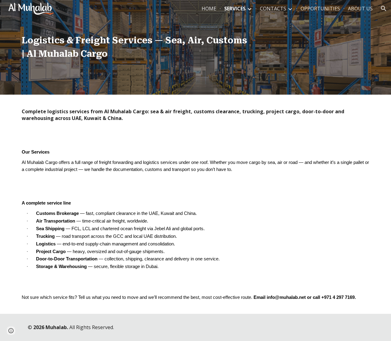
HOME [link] (209, 8)
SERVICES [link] (235, 8)
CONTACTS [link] (273, 8)
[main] (135, 47)
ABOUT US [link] (360, 8)
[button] (383, 8)
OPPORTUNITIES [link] (320, 8)
